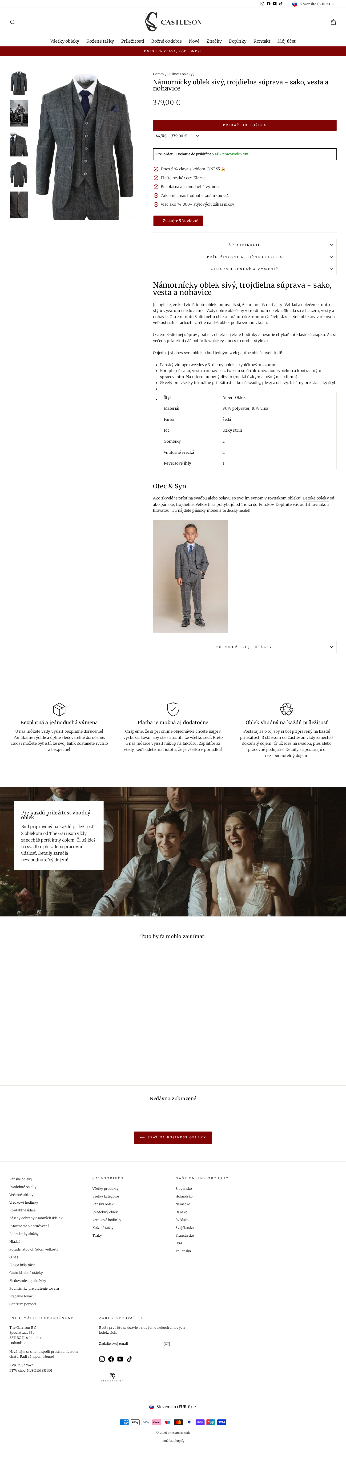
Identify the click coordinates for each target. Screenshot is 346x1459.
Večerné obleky (21, 1195)
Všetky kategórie (106, 1196)
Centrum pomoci (22, 1304)
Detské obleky (316, 498)
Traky (97, 1236)
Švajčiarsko (185, 1228)
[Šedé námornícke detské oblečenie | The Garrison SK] (190, 576)
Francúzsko (185, 1236)
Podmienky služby (24, 1234)
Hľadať (14, 1242)
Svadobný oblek (105, 1212)
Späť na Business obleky (176, 1137)
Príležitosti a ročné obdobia (245, 257)
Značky (214, 41)
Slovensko (184, 1189)
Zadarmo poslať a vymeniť (245, 269)
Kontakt (261, 41)
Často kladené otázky (26, 1273)
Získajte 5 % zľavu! (181, 220)
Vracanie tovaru (21, 1296)
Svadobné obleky (22, 1187)
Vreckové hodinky (23, 1203)
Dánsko (181, 1212)
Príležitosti (133, 41)
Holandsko (184, 1196)
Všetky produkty (106, 1189)
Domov (159, 74)
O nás (13, 1257)
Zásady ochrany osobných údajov (36, 1218)
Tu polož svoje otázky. (245, 647)
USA (179, 1243)
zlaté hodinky (244, 334)
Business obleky (180, 74)
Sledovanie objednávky (27, 1281)
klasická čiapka (310, 334)
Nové (194, 41)
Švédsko (182, 1220)
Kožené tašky (100, 41)
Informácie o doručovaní (29, 1226)
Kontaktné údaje (22, 1210)
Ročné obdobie (166, 41)
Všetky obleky (64, 41)
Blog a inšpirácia (22, 1265)
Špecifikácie (245, 245)
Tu (174, 510)
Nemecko (183, 1204)
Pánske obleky (20, 1179)
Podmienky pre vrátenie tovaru (34, 1289)
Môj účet (287, 41)
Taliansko (183, 1251)
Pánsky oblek (103, 1204)
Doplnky (238, 41)
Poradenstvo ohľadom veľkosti (33, 1249)
